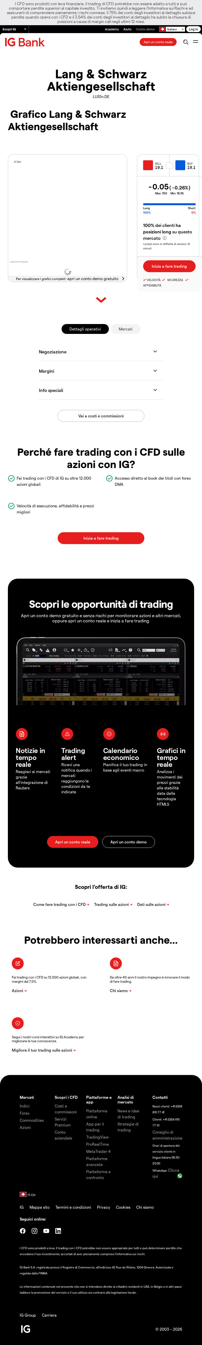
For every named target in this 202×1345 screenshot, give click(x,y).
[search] (185, 42)
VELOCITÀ (154, 280)
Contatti (160, 1097)
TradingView (97, 1137)
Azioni (25, 1127)
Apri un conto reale (158, 42)
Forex (25, 1113)
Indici (25, 1105)
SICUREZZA (174, 280)
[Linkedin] (58, 1231)
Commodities (32, 1120)
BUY (190, 163)
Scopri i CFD (66, 1097)
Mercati (126, 328)
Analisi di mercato (126, 1099)
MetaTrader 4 (98, 1151)
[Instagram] (34, 1231)
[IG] (25, 42)
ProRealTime (97, 1144)
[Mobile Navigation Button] (195, 42)
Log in (193, 29)
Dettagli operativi (85, 328)
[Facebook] (23, 1231)
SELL (158, 163)
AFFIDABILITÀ (152, 285)
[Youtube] (46, 1231)
